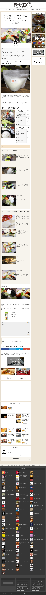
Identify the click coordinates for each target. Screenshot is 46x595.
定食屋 (21, 587)
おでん (18, 585)
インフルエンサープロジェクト (36, 9)
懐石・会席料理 (25, 588)
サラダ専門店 (19, 583)
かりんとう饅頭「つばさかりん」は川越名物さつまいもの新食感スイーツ (25, 429)
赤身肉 (18, 584)
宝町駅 (37, 587)
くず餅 (26, 583)
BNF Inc (26, 593)
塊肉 (24, 587)
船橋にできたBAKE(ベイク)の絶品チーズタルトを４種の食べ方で (11, 407)
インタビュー (10, 9)
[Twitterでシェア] (12, 349)
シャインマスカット (5, 353)
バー (23, 583)
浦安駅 (41, 583)
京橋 (40, 587)
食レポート (14, 9)
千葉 (36, 585)
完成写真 (4, 58)
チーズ (10, 353)
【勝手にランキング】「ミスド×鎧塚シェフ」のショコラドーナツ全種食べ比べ (25, 415)
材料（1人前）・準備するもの (8, 52)
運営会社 (2, 0)
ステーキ (23, 581)
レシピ (16, 14)
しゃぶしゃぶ (19, 588)
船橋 (42, 585)
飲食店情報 (25, 9)
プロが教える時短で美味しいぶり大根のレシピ (39, 28)
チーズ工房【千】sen (8, 61)
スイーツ (3, 406)
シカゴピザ (19, 581)
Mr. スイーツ (16, 45)
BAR (18, 587)
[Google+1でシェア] (26, 349)
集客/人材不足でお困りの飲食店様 (7, 0)
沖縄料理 (19, 589)
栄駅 (33, 585)
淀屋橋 (41, 584)
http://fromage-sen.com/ (12, 342)
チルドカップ (34, 588)
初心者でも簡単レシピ (16, 353)
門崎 (33, 581)
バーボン (27, 587)
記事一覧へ (15, 458)
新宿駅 (34, 584)
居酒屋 (22, 584)
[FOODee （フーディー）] (23, 4)
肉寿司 (27, 581)
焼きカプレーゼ (7, 354)
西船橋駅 (36, 581)
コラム (29, 9)
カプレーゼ (22, 353)
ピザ (11, 354)
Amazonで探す (14, 314)
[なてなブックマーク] (19, 349)
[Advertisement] (15, 391)
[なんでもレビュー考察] (39, 62)
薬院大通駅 (37, 584)
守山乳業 (34, 583)
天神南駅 (39, 588)
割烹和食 (25, 584)
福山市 (40, 581)
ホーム (6, 9)
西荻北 (34, 587)
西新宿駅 (38, 583)
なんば (37, 589)
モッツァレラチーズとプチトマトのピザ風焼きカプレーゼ (14, 56)
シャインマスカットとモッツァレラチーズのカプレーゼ (13, 55)
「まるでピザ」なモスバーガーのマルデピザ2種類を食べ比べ (11, 415)
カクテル (22, 585)
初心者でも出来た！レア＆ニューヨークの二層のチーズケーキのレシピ (39, 19)
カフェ (22, 589)
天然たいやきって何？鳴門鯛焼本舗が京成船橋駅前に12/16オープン (25, 435)
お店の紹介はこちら (26, 100)
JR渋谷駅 (39, 585)
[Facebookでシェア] (5, 349)
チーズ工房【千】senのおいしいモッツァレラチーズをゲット (14, 51)
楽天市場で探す (14, 316)
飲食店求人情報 (19, 9)
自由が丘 (34, 589)
